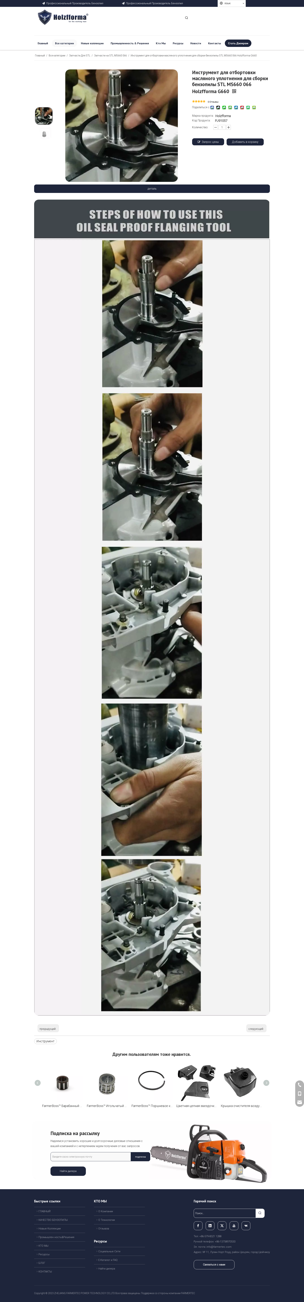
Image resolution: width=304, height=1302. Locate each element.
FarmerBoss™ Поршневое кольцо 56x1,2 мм (152, 1106)
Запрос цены (210, 142)
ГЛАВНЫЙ (44, 1211)
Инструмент (45, 1041)
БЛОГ (42, 1263)
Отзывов (103, 1228)
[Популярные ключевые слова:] (186, 18)
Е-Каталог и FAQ (108, 1260)
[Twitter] (222, 1225)
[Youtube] (234, 1225)
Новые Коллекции (50, 1228)
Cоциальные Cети (109, 1251)
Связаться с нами (214, 1264)
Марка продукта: (203, 115)
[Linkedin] (210, 1225)
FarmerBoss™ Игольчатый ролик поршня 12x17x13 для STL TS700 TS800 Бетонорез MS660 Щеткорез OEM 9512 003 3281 (107, 1106)
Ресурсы (44, 1254)
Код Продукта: (201, 120)
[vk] (246, 1225)
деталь (152, 188)
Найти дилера (68, 1171)
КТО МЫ (43, 1245)
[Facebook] (198, 1225)
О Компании (105, 1211)
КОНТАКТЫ (45, 1271)
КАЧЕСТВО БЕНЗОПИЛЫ (53, 1220)
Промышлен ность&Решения (56, 1237)
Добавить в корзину (245, 142)
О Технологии (106, 1220)
